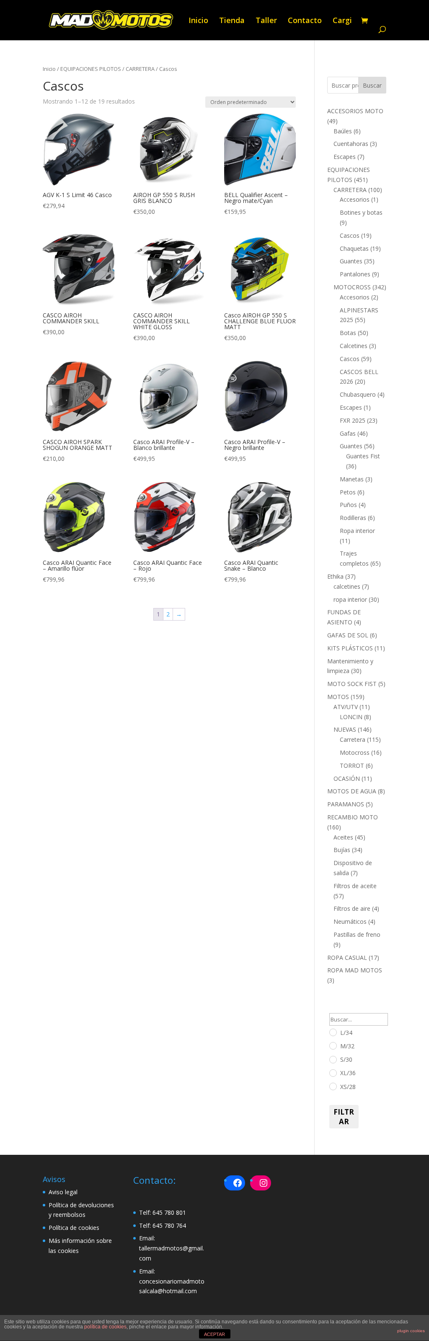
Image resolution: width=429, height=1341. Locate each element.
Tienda (232, 21)
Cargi (342, 21)
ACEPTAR (214, 1334)
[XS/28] (332, 1086)
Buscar (372, 85)
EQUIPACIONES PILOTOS (90, 69)
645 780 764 (169, 1225)
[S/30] (332, 1059)
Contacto (305, 21)
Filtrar (343, 1116)
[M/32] (332, 1045)
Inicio (198, 21)
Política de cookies (74, 1228)
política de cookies (105, 1327)
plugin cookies (411, 1330)
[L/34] (332, 1032)
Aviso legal (63, 1192)
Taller (266, 21)
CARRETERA (140, 69)
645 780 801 (169, 1212)
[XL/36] (332, 1072)
